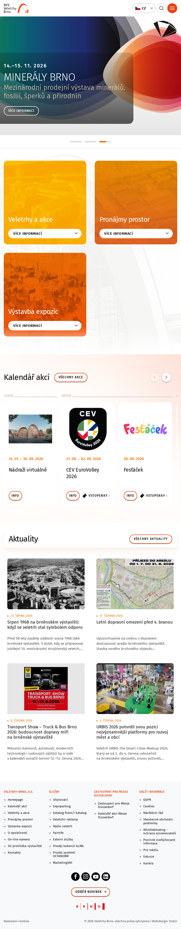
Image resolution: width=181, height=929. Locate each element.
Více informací (21, 111)
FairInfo (58, 833)
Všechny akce (71, 377)
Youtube (95, 876)
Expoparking (62, 806)
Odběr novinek (88, 892)
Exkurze (148, 857)
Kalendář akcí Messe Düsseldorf (112, 815)
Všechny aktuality (151, 539)
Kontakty (14, 853)
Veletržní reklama (65, 819)
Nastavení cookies (16, 921)
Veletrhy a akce (30, 219)
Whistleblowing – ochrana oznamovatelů (159, 831)
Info (15, 496)
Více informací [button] (27, 233)
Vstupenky (98, 496)
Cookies (148, 806)
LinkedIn (106, 876)
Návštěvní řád (153, 813)
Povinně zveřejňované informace (159, 841)
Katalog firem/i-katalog (69, 813)
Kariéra (148, 863)
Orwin (173, 921)
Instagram (85, 876)
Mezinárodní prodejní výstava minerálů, (64, 87)
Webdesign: (160, 921)
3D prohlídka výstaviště (25, 846)
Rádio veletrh (62, 826)
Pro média (150, 850)
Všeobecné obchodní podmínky (158, 821)
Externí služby (63, 839)
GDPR (147, 800)
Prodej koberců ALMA (68, 846)
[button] (144, 8)
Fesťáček (133, 470)
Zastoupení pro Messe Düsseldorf (113, 805)
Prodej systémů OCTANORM (64, 854)
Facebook (75, 876)
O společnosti (17, 833)
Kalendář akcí (17, 806)
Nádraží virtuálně (28, 470)
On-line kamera (19, 839)
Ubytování (60, 800)
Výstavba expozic (33, 312)
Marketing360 (62, 863)
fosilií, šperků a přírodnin (42, 96)
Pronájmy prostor (124, 219)
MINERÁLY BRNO (39, 77)
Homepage (15, 800)
